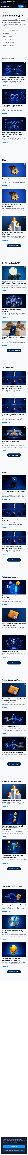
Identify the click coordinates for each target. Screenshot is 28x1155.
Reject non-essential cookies (14, 1150)
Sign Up (21, 6)
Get (24, 2)
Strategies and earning (8, 42)
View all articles (13, 245)
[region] (14, 1145)
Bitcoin (4, 30)
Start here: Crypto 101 (14, 30)
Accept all (14, 1146)
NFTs (14, 33)
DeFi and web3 (6, 33)
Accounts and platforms (8, 39)
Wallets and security (7, 36)
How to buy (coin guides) (9, 45)
